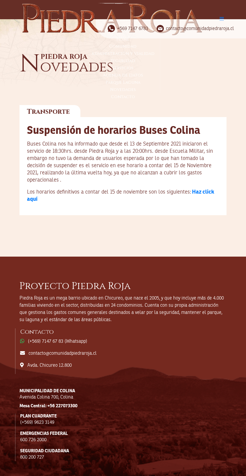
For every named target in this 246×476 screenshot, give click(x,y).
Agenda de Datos (123, 75)
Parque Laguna (123, 82)
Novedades (123, 89)
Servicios (123, 68)
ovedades (66, 67)
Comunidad (122, 46)
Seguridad (123, 61)
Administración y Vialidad (123, 53)
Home (122, 39)
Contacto (123, 97)
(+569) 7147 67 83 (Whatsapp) (57, 341)
